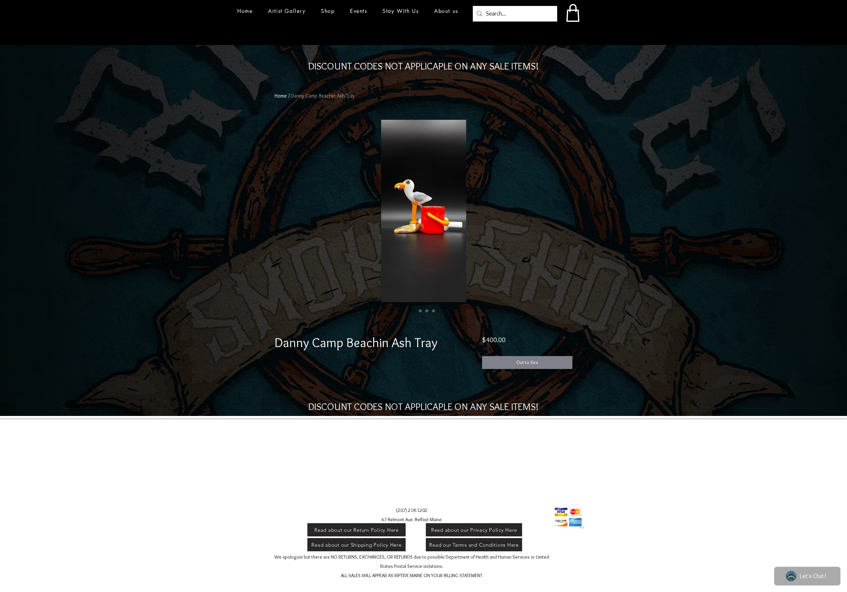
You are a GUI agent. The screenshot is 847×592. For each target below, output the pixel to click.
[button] (359, 11)
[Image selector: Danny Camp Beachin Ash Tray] (413, 310)
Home (281, 96)
